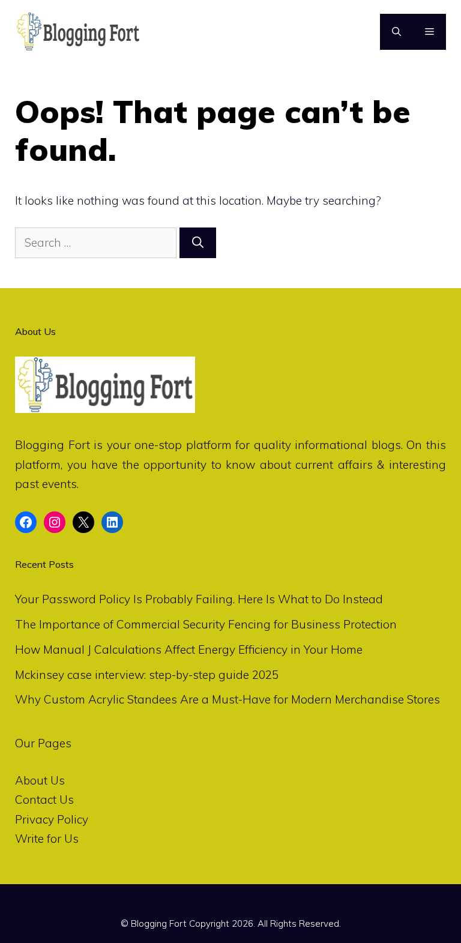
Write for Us (47, 838)
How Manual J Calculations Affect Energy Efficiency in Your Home (189, 649)
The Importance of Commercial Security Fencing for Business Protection (206, 624)
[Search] (197, 242)
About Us (40, 780)
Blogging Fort (52, 445)
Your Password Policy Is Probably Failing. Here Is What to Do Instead (199, 599)
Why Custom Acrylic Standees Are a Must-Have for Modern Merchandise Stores (227, 699)
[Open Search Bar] (396, 32)
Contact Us (44, 799)
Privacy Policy (51, 819)
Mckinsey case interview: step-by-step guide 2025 (147, 674)
